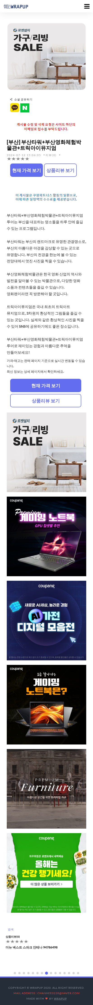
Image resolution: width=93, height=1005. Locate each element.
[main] (15, 6)
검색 (11, 929)
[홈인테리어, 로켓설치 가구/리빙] (46, 56)
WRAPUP (60, 998)
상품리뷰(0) (13, 942)
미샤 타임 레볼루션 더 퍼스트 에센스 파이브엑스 (39, 953)
